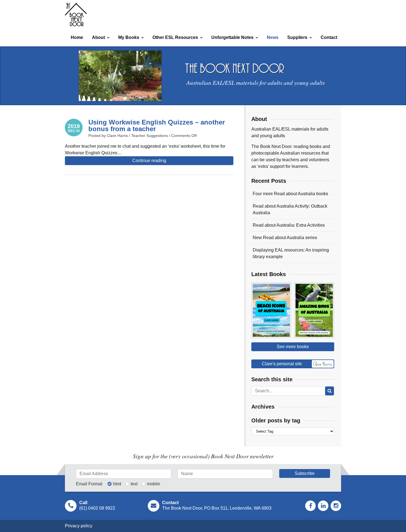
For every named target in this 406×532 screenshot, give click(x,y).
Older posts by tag (275, 420)
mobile (153, 484)
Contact (329, 37)
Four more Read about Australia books (290, 193)
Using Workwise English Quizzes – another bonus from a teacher (156, 125)
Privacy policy (78, 525)
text (134, 484)
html (117, 484)
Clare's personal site (282, 363)
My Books (128, 37)
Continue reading (149, 160)
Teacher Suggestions (149, 135)
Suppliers (297, 37)
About (98, 37)
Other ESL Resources (175, 37)
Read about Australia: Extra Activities (289, 225)
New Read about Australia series (285, 237)
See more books (293, 346)
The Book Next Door (76, 14)
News (272, 37)
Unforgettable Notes (232, 37)
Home (77, 37)
